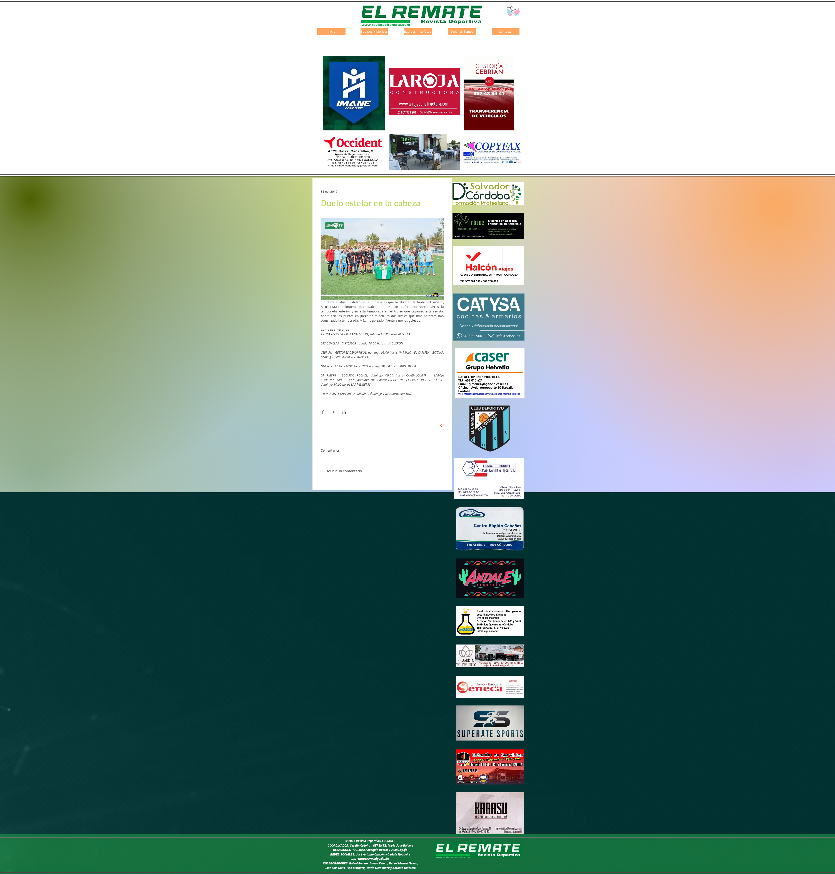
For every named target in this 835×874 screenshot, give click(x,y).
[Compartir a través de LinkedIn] (344, 412)
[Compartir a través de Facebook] (323, 412)
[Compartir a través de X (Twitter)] (333, 412)
